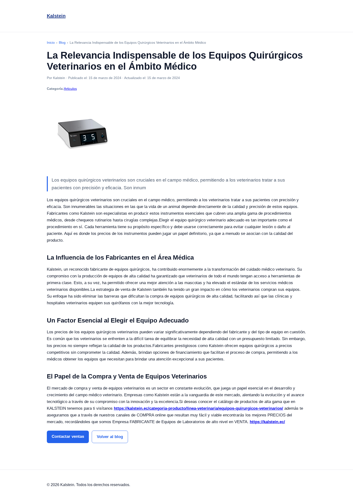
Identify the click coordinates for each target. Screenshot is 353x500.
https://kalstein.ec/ (267, 422)
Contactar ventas (68, 436)
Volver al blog (110, 436)
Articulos (70, 89)
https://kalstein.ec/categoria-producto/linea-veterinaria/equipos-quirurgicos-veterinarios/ (198, 408)
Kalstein (56, 15)
